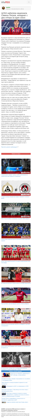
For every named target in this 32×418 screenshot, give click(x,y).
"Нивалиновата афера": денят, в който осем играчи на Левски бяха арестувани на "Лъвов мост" (14, 175)
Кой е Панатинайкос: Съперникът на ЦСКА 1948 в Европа (15, 218)
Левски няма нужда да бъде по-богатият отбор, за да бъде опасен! (15, 240)
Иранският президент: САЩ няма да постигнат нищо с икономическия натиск (15, 390)
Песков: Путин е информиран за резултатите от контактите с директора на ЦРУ (13, 399)
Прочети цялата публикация (9, 147)
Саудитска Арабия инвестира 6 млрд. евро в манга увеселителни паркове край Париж (17, 402)
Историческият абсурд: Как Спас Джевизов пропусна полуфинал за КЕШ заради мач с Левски (14, 368)
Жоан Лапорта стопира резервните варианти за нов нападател (14, 383)
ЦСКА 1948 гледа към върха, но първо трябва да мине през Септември (15, 261)
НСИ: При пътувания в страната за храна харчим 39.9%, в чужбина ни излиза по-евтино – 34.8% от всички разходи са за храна (16, 395)
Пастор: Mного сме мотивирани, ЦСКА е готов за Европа (15, 303)
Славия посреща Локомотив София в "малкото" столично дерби (15, 197)
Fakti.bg (8, 9)
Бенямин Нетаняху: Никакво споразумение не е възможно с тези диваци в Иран (16, 379)
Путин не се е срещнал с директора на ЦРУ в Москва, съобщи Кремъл (20, 374)
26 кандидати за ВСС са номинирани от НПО (17, 386)
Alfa (5, 2)
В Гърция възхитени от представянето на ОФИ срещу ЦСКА (16, 283)
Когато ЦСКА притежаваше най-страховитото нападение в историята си (15, 346)
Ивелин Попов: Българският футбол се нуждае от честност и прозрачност (15, 324)
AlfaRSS (8, 7)
